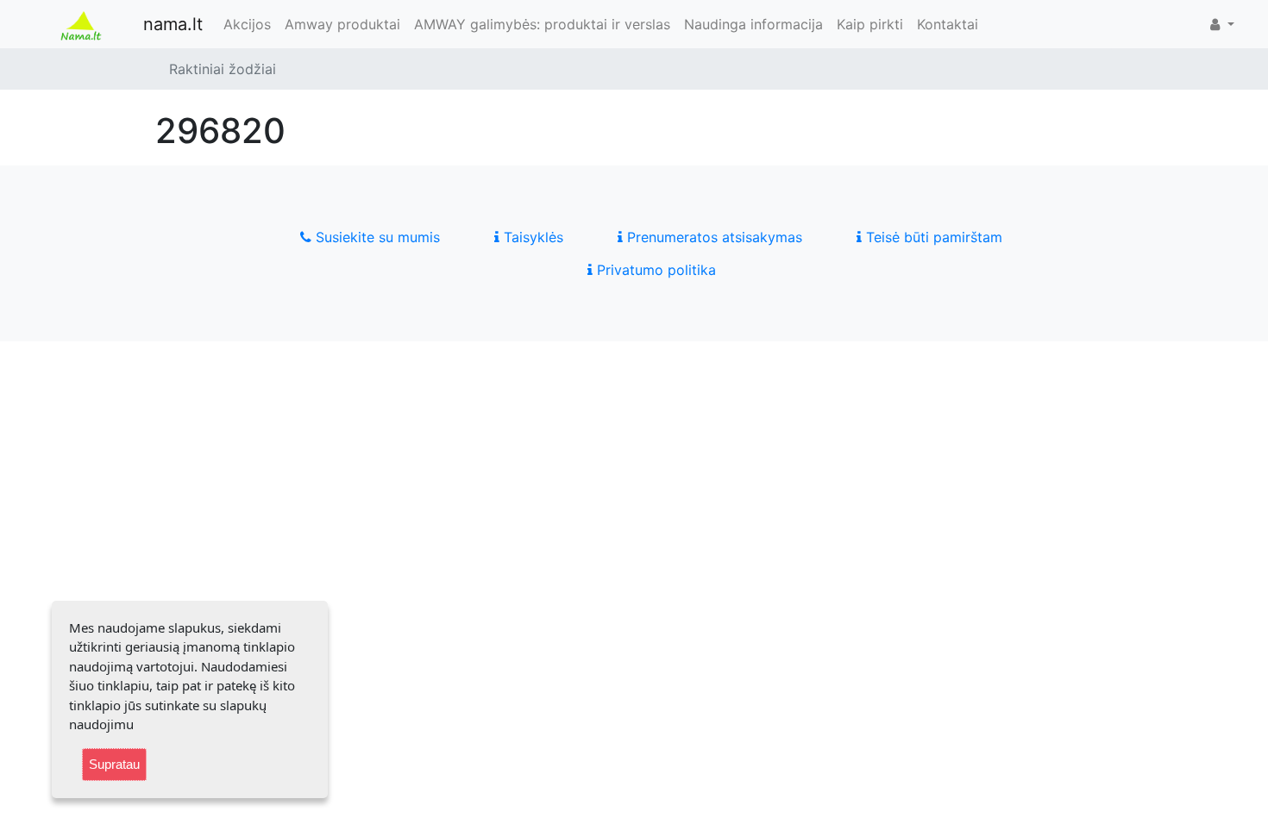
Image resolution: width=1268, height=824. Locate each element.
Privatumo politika (654, 269)
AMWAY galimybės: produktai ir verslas (542, 24)
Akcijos (247, 24)
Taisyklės (531, 237)
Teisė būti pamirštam (932, 237)
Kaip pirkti (870, 24)
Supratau (114, 764)
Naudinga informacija (753, 24)
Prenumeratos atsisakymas (712, 237)
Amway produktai (342, 24)
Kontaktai (947, 24)
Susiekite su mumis (375, 237)
